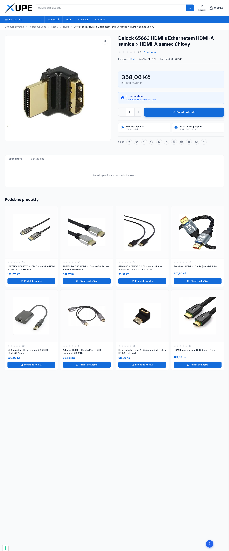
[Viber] (151, 142)
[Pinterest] (181, 142)
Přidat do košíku (33, 281)
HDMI (66, 26)
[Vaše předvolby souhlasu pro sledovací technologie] (5, 548)
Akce (69, 19)
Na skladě (53, 19)
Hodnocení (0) (37, 159)
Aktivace (83, 19)
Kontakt (100, 19)
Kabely (54, 26)
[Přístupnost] (209, 544)
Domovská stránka (14, 26)
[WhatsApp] (144, 142)
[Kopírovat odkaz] (204, 142)
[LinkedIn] (174, 142)
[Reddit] (189, 142)
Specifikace (15, 158)
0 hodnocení (150, 52)
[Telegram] (159, 142)
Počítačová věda (37, 26)
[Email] (196, 142)
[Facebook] (129, 142)
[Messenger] (136, 142)
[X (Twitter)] (166, 142)
